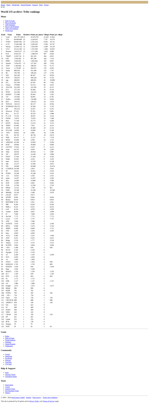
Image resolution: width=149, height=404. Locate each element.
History (7, 393)
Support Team (10, 389)
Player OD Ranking (12, 27)
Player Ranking (10, 23)
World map (9, 31)
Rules (8, 5)
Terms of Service (49, 401)
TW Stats (8, 364)
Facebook (8, 358)
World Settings (10, 340)
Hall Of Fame (10, 21)
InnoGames (9, 385)
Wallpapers (9, 346)
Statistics (8, 342)
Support (35, 5)
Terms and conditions (50, 397)
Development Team (12, 391)
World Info (15, 5)
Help (41, 5)
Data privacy (37, 397)
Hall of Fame (9, 338)
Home (3, 5)
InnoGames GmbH (18, 397)
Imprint (28, 397)
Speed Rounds (26, 5)
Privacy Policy (34, 401)
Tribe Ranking (10, 25)
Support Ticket (10, 375)
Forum (46, 5)
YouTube (8, 362)
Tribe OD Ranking (11, 29)
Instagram (8, 356)
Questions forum (11, 376)
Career (7, 387)
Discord (8, 360)
